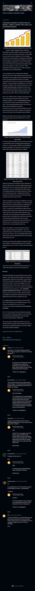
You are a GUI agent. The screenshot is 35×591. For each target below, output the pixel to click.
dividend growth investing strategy (12, 292)
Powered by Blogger (18, 586)
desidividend (10, 418)
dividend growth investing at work (13, 339)
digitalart (11, 331)
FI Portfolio (7, 312)
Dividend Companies (13, 13)
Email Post (8, 337)
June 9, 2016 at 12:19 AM (18, 347)
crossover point (17, 287)
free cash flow (10, 189)
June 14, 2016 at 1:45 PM (18, 357)
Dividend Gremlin (11, 481)
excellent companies (19, 65)
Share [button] (4, 337)
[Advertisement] (17, 565)
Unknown (9, 347)
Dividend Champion (22, 89)
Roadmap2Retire (11, 453)
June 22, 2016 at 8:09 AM (15, 515)
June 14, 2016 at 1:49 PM (18, 495)
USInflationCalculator (8, 108)
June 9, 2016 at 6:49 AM (19, 418)
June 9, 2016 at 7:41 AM (21, 453)
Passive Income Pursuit (12, 6)
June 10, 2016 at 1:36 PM (21, 481)
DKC (8, 515)
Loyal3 (24, 314)
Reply (8, 376)
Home (4, 13)
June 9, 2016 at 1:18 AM (20, 380)
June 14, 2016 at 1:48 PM (18, 427)
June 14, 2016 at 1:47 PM (18, 390)
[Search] (31, 2)
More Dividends (11, 380)
